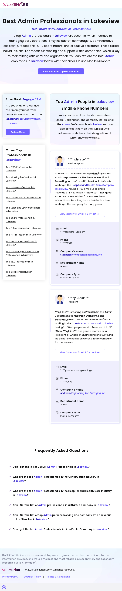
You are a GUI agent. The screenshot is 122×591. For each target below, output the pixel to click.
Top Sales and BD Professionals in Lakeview (23, 209)
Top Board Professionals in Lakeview (20, 219)
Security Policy (32, 576)
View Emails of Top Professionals (61, 71)
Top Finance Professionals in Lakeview (21, 243)
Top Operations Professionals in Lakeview (23, 199)
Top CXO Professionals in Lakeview (19, 169)
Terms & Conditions (58, 576)
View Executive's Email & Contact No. (80, 213)
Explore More (18, 132)
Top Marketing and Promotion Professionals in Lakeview (22, 253)
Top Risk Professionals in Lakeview (19, 273)
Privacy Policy (10, 576)
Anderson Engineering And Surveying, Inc (82, 393)
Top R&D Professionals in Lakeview (19, 263)
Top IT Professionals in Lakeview (23, 228)
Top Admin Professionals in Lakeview (20, 189)
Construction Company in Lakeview (92, 323)
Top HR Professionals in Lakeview (23, 234)
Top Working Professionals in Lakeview (21, 179)
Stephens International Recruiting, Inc (81, 254)
